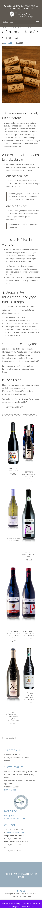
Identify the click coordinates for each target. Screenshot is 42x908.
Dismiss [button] (30, 906)
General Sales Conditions (14, 818)
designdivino (26, 897)
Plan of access (10, 790)
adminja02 (8, 43)
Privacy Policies (10, 815)
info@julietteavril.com (15, 832)
